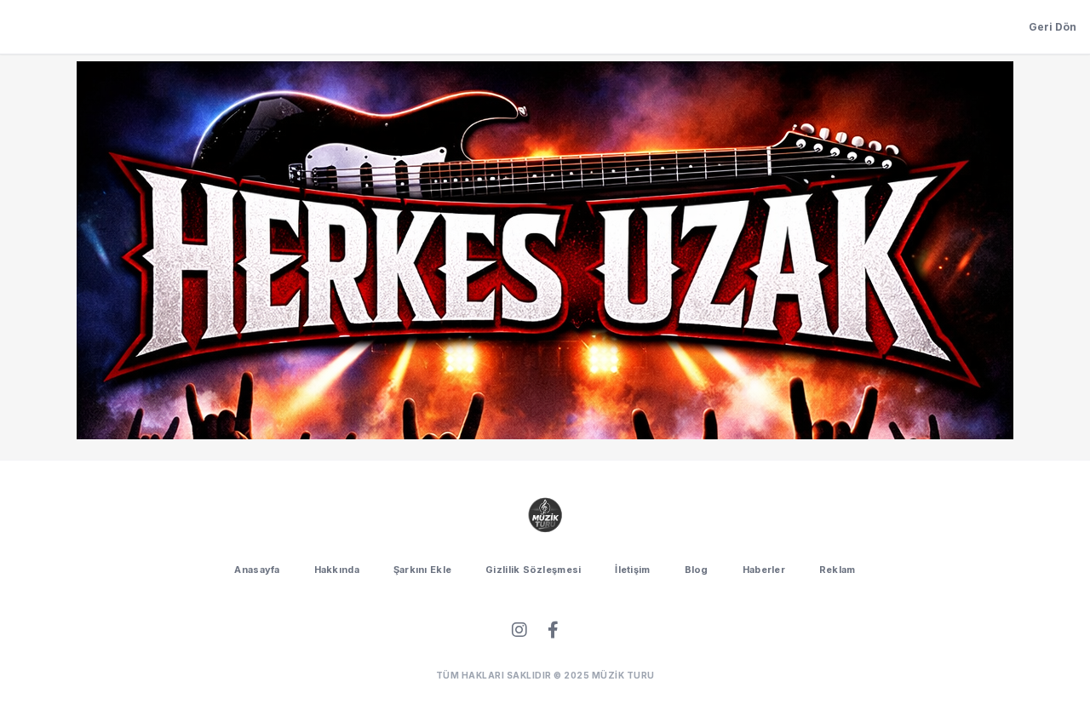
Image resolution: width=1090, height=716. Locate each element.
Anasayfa (256, 570)
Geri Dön (1052, 26)
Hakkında (336, 570)
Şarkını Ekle (422, 570)
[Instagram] (519, 630)
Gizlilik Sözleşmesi (533, 570)
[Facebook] (553, 630)
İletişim (632, 570)
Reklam (837, 570)
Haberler (764, 570)
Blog (696, 570)
